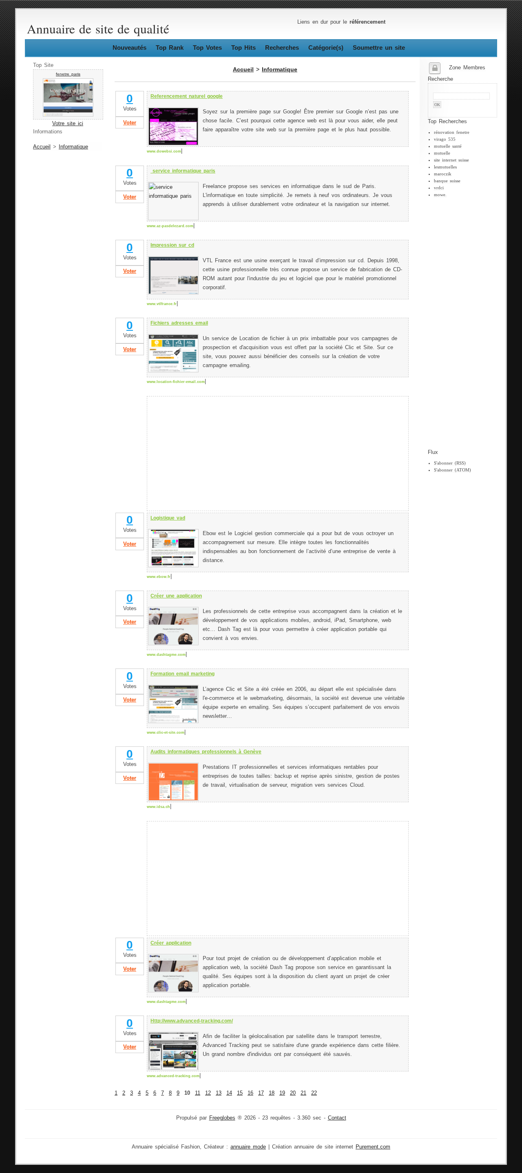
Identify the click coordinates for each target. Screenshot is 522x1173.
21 (303, 1093)
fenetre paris (68, 74)
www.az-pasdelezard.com (170, 226)
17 (261, 1093)
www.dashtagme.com (166, 655)
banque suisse (447, 180)
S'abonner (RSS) (450, 462)
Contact (337, 1118)
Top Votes (207, 47)
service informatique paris (182, 171)
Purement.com (373, 1147)
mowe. (440, 194)
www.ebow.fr (158, 577)
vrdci (439, 187)
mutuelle (442, 152)
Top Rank (170, 47)
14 (229, 1093)
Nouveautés (129, 47)
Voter (129, 123)
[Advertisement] (460, 323)
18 (271, 1093)
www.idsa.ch (158, 807)
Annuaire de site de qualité (98, 28)
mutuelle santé (448, 146)
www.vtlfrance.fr (162, 304)
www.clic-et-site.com (165, 732)
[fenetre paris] (68, 115)
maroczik (442, 173)
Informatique (73, 147)
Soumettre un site (379, 47)
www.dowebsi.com (164, 151)
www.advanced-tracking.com (173, 1076)
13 (218, 1093)
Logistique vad (167, 518)
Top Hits (243, 47)
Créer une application (176, 596)
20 (293, 1093)
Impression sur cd (172, 245)
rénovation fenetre (451, 132)
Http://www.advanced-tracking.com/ (191, 1021)
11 (197, 1093)
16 (250, 1093)
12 (208, 1093)
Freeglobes (222, 1118)
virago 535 (445, 139)
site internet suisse (451, 159)
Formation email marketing (182, 674)
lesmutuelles (445, 166)
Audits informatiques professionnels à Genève (205, 752)
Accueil (42, 147)
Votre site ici (67, 123)
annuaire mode (248, 1147)
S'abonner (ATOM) (452, 469)
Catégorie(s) (325, 47)
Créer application (170, 943)
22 (314, 1093)
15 (240, 1093)
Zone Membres (467, 68)
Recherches (282, 47)
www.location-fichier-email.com (176, 382)
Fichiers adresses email (179, 323)
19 (282, 1093)
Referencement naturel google (186, 96)
